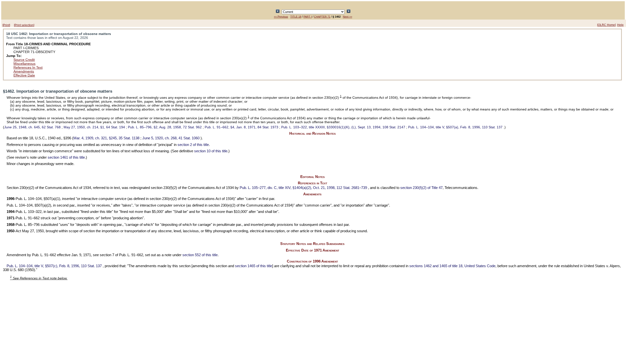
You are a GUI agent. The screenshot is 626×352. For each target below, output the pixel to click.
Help (620, 25)
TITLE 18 (295, 16)
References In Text (28, 67)
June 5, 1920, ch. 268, (171, 138)
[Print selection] (24, 25)
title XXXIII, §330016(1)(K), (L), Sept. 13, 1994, (343, 127)
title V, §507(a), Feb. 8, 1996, (455, 127)
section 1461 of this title (66, 157)
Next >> (347, 16)
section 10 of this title (210, 151)
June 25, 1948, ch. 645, (32, 127)
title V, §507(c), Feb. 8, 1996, (54, 266)
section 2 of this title (193, 145)
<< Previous (281, 16)
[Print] (6, 25)
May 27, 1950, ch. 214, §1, (94, 127)
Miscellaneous (24, 64)
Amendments (23, 71)
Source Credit (24, 60)
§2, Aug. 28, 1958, (165, 127)
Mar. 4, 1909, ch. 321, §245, (106, 138)
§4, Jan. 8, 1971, (241, 127)
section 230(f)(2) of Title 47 (421, 188)
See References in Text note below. (38, 278)
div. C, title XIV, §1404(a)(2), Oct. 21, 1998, (303, 188)
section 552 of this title (200, 255)
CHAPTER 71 (322, 16)
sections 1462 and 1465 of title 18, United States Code (452, 266)
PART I (307, 16)
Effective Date (24, 75)
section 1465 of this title (253, 266)
